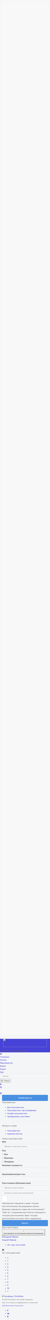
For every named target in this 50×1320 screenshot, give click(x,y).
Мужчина (8, 1158)
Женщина (9, 1162)
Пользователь (13, 1131)
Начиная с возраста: (12, 1165)
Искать (25, 1223)
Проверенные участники (18, 1116)
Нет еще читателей (16, 1245)
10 (8, 1288)
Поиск (6, 1081)
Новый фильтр (25, 1098)
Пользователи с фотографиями (21, 1110)
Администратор (14, 1134)
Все (6, 1154)
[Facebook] (7, 1310)
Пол (4, 1151)
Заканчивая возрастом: (13, 1174)
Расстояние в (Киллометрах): (16, 1183)
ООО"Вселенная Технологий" (12, 1306)
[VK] (8, 1313)
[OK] (8, 1316)
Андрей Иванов (9, 1240)
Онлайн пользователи (17, 1113)
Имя (4, 1142)
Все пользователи (15, 1107)
